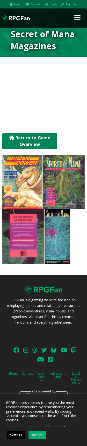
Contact (35, 4)
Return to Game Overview (32, 141)
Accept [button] (37, 434)
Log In (54, 4)
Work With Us (41, 376)
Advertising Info (58, 375)
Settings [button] (16, 435)
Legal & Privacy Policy (76, 378)
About (18, 4)
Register (71, 4)
